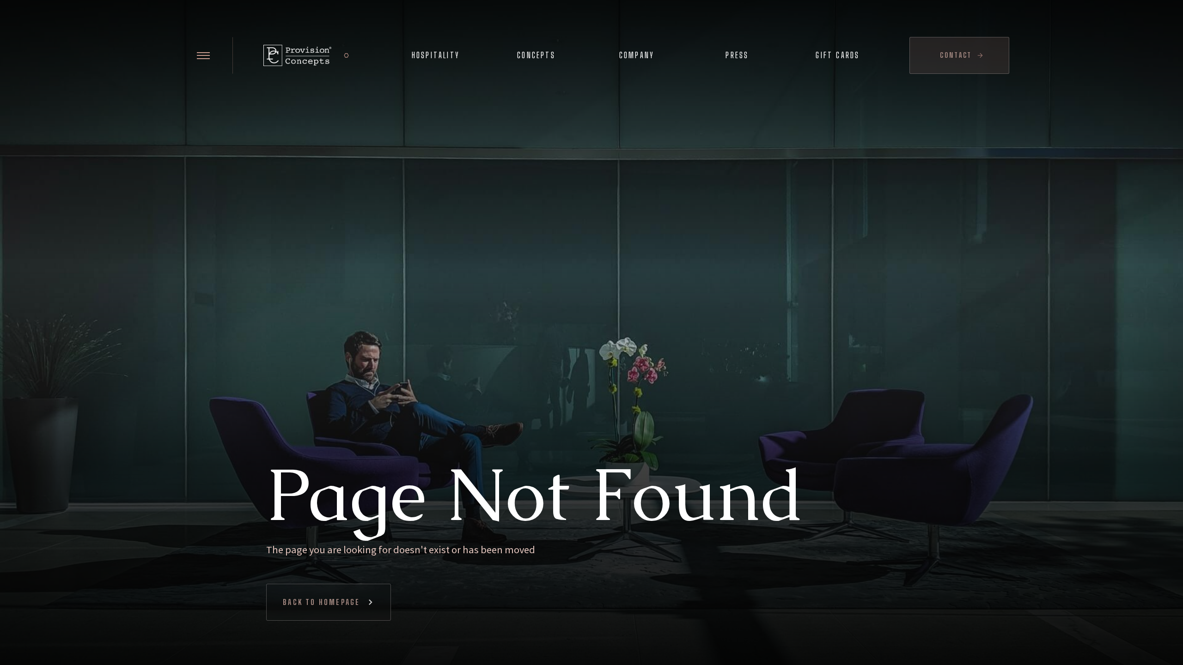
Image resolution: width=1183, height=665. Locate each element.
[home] (297, 55)
